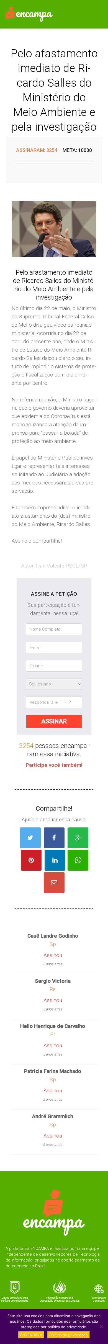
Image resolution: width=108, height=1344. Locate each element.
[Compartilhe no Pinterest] (31, 860)
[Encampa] (29, 14)
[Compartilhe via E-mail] (54, 882)
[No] (101, 1326)
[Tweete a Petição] (30, 837)
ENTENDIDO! (31, 1335)
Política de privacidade (68, 1335)
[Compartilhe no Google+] (78, 837)
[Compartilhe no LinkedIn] (55, 860)
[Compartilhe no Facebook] (54, 837)
